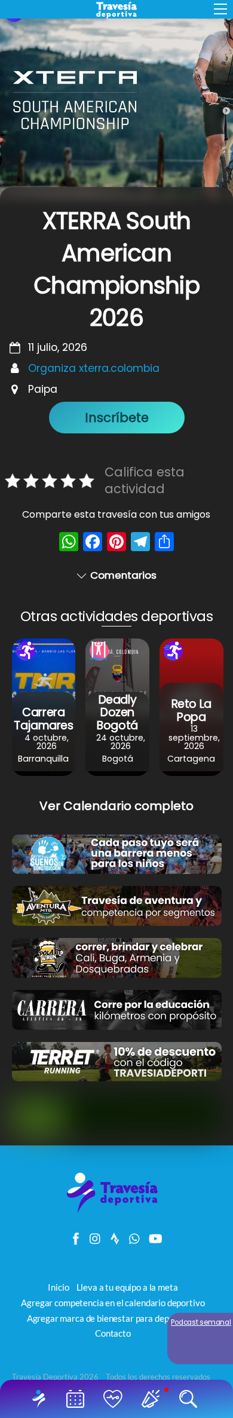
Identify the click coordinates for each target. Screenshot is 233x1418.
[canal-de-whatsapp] (135, 1235)
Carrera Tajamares (43, 718)
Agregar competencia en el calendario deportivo (112, 1302)
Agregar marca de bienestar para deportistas (113, 1318)
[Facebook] (93, 543)
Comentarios (123, 575)
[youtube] (154, 1235)
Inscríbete (117, 417)
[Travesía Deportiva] (116, 1212)
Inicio (41, 1399)
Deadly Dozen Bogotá (117, 712)
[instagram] (95, 1235)
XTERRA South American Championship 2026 (116, 269)
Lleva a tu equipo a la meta (127, 1287)
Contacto (113, 1333)
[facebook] (76, 1235)
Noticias (152, 1399)
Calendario (77, 1399)
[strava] (115, 1235)
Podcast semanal (201, 1322)
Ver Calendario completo (116, 805)
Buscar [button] (190, 1399)
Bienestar (115, 1399)
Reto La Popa (191, 710)
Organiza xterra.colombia (94, 368)
